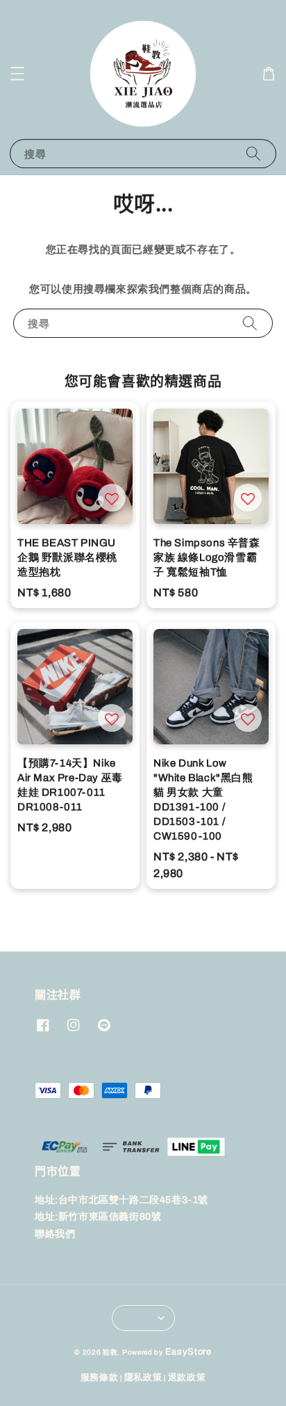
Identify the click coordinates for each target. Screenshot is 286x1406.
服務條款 (100, 1377)
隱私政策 (143, 1377)
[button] (17, 73)
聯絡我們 (55, 1234)
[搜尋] (253, 153)
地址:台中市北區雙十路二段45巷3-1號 (121, 1200)
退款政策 (187, 1377)
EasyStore (188, 1352)
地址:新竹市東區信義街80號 (98, 1216)
